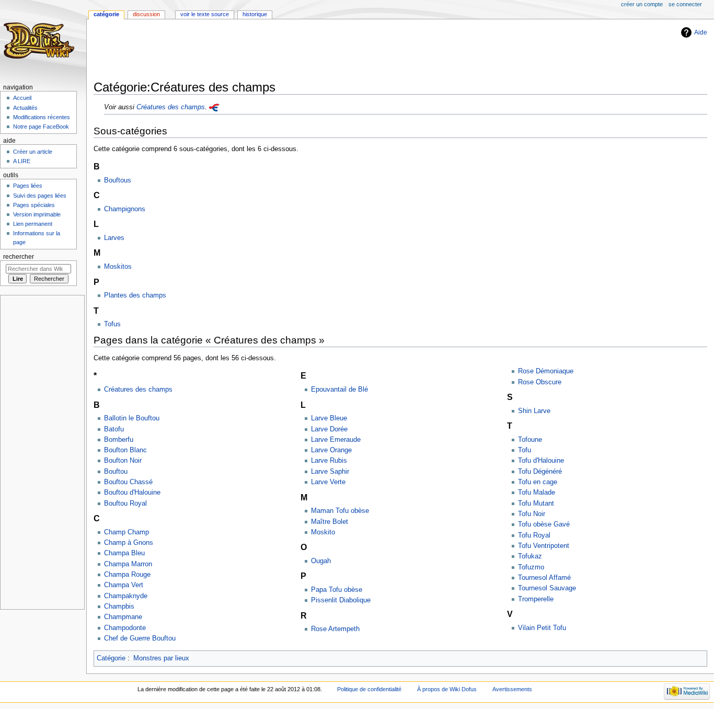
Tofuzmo (531, 567)
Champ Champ (126, 532)
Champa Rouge (127, 574)
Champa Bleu (124, 553)
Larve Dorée (329, 429)
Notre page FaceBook (41, 126)
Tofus (112, 324)
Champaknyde (125, 596)
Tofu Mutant (536, 503)
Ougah (321, 561)
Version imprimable (37, 214)
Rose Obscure (539, 382)
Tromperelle (536, 599)
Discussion (146, 14)
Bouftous (117, 180)
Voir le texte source (204, 14)
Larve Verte (328, 482)
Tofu (524, 450)
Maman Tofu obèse (340, 510)
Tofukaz (530, 556)
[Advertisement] (284, 50)
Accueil (22, 98)
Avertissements (512, 689)
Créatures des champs (170, 107)
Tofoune (530, 439)
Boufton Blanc (125, 450)
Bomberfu (118, 439)
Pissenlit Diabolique (341, 600)
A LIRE (21, 161)
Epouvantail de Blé (339, 389)
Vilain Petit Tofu (542, 628)
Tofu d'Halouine (541, 460)
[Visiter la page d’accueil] (40, 40)
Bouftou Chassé (128, 482)
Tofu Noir (531, 514)
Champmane (123, 617)
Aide (700, 32)
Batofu (114, 429)
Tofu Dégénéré (540, 471)
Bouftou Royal (125, 503)
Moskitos (118, 266)
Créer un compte (642, 4)
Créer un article (32, 151)
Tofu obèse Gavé (544, 524)
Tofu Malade (536, 492)
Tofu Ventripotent (543, 546)
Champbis (119, 606)
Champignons (124, 209)
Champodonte (125, 628)
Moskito (323, 532)
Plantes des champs (135, 295)
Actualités (25, 108)
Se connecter (685, 4)
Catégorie (111, 658)
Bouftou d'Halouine (132, 492)
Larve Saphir (330, 471)
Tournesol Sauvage (547, 588)
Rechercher (18, 257)
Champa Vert (123, 585)
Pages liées (27, 185)
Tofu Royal (534, 535)
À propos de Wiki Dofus (447, 689)
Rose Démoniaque (545, 371)
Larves (114, 238)
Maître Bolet (329, 521)
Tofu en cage (537, 482)
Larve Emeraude (336, 439)
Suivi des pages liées (39, 195)
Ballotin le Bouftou (131, 418)
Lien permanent (32, 224)
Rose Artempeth (335, 629)
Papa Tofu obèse (336, 589)
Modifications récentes (41, 117)
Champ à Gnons (128, 542)
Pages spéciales (34, 205)
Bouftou (116, 471)
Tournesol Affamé (544, 577)
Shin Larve (534, 411)
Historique (255, 14)
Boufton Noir (123, 460)
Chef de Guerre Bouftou (140, 638)
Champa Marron (128, 564)
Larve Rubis (329, 460)
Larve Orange (331, 450)
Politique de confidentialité (369, 689)
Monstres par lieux (161, 658)
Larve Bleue (329, 418)
